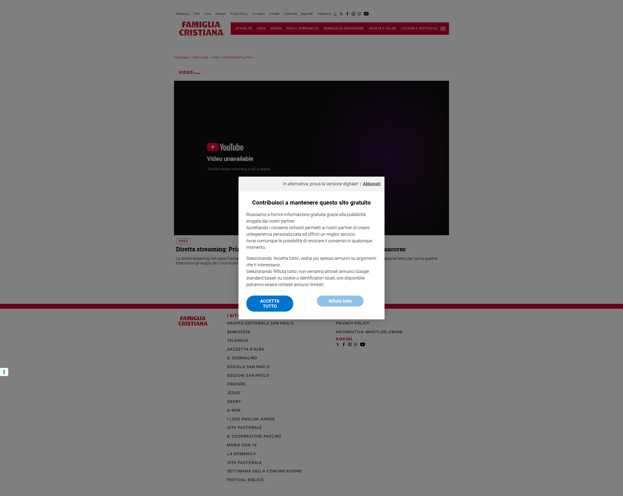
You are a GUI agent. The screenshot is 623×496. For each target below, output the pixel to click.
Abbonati (372, 183)
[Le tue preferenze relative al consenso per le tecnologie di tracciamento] (4, 372)
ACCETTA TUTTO (269, 303)
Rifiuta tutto (340, 301)
